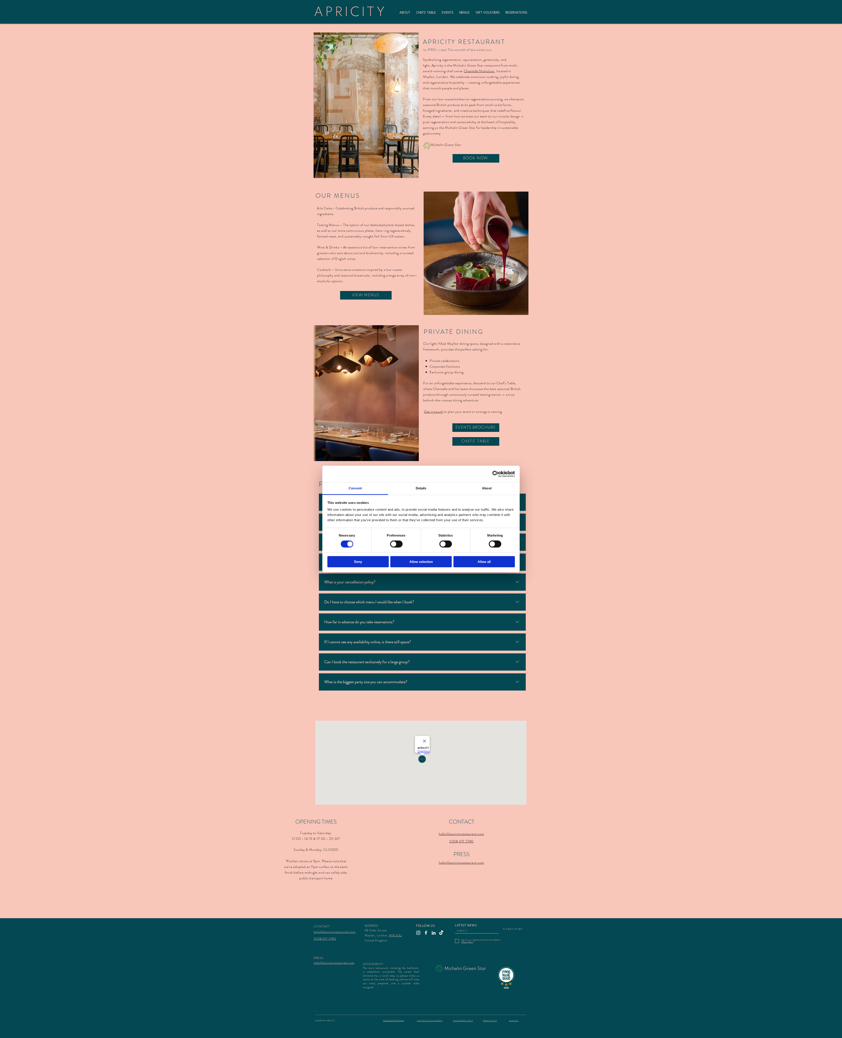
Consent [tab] (355, 488)
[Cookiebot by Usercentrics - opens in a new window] (495, 474)
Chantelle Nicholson (479, 71)
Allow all (484, 562)
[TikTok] (441, 933)
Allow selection (421, 562)
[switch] (396, 544)
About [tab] (487, 488)
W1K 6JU (395, 935)
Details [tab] (421, 488)
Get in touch (433, 411)
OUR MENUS (338, 195)
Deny (358, 562)
